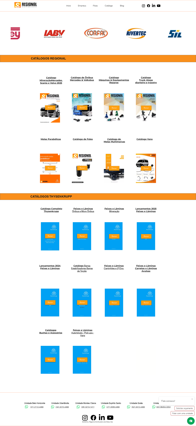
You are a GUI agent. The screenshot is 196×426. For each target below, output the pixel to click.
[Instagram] (143, 6)
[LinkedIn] (154, 6)
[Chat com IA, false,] (191, 421)
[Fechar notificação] (192, 399)
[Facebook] (149, 6)
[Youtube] (159, 6)
